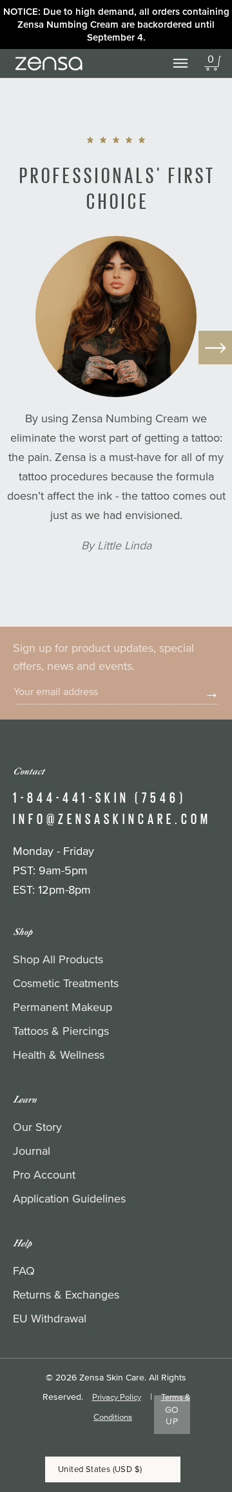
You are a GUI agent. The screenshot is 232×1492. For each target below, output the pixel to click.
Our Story (37, 1128)
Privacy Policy (116, 1397)
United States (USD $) (100, 1469)
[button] (212, 63)
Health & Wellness (58, 1055)
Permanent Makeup (62, 1008)
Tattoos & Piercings (61, 1031)
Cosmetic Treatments (66, 984)
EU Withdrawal (49, 1319)
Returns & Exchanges (66, 1295)
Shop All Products (58, 960)
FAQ (24, 1271)
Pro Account (44, 1175)
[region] (116, 24)
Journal (31, 1151)
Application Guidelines (69, 1199)
